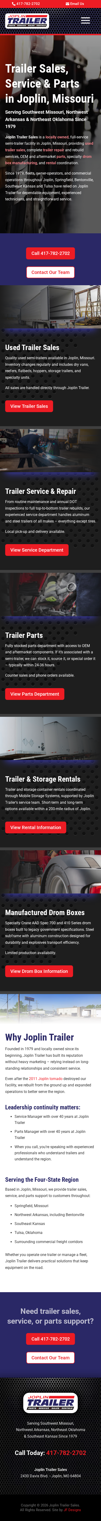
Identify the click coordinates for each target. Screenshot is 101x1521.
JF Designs (72, 1510)
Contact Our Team (50, 272)
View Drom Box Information (39, 971)
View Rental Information (35, 827)
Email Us (77, 4)
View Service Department (36, 550)
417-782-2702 (28, 4)
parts (61, 156)
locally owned (57, 137)
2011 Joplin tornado (45, 1078)
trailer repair (53, 150)
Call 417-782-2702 (50, 253)
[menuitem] (27, 20)
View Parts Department (34, 694)
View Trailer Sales (29, 406)
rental (51, 163)
